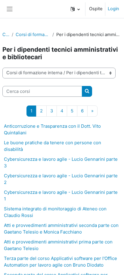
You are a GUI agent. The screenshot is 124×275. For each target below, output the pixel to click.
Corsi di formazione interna (33, 34)
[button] (75, 9)
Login (113, 8)
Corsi (5, 34)
